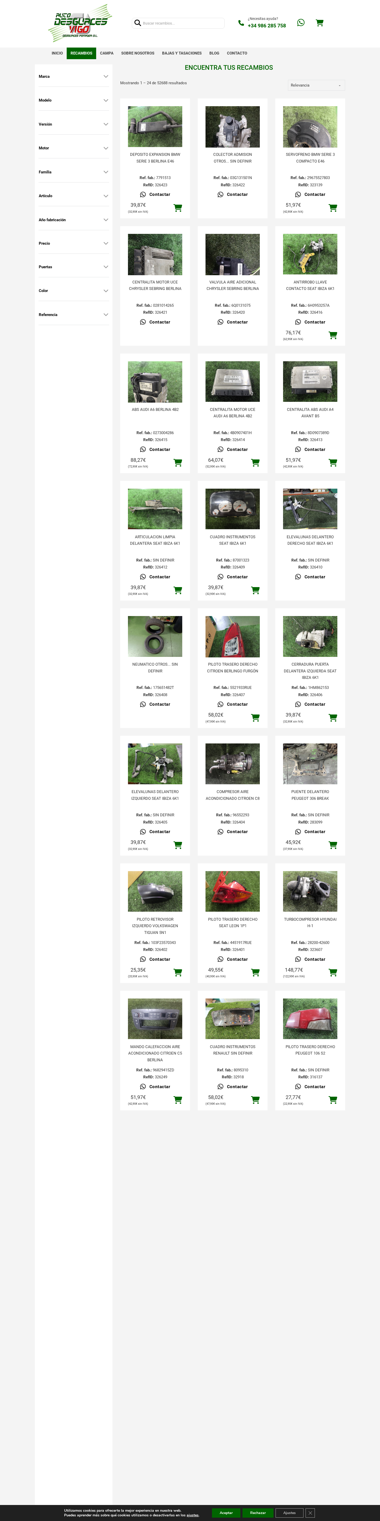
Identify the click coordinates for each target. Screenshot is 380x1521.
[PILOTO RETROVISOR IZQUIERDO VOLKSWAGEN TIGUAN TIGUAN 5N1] (155, 891)
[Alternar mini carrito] (319, 23)
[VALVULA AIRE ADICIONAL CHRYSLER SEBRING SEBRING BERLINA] (233, 270)
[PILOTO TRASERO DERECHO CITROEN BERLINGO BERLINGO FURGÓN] (233, 652)
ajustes (193, 1515)
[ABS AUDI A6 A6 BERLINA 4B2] (155, 397)
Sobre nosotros (137, 53)
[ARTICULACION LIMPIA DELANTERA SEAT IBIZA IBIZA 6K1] (155, 509)
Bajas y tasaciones (182, 53)
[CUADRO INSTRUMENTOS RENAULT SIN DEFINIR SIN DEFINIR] (233, 1018)
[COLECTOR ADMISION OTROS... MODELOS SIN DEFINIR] (233, 142)
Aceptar (226, 1512)
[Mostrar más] (106, 76)
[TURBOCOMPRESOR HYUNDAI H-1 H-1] (310, 891)
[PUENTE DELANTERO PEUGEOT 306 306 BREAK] (310, 763)
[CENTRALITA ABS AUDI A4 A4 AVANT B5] (310, 381)
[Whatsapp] (301, 23)
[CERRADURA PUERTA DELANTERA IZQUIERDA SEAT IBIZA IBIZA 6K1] (310, 636)
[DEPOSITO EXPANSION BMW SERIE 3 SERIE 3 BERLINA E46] (155, 126)
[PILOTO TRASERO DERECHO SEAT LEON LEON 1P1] (233, 891)
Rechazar (258, 1512)
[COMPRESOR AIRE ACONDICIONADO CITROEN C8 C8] (233, 763)
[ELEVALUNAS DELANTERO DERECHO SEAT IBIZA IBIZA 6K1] (310, 509)
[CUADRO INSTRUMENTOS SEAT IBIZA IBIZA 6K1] (233, 509)
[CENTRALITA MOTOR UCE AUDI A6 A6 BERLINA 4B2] (233, 381)
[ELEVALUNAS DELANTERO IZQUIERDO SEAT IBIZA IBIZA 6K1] (155, 763)
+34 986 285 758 (267, 25)
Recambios (81, 53)
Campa (106, 53)
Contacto (237, 53)
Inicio (57, 53)
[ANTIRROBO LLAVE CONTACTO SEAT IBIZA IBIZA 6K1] (310, 254)
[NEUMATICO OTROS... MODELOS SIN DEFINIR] (155, 636)
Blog (214, 53)
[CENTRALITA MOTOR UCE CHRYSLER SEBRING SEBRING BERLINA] (155, 270)
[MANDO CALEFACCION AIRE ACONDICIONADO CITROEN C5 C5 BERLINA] (155, 1018)
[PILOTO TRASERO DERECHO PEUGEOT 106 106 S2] (310, 1018)
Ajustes (289, 1512)
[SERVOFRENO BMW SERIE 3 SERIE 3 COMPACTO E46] (310, 142)
